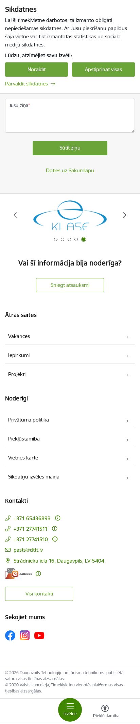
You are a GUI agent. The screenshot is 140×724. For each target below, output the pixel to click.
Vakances (19, 336)
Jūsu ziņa (18, 105)
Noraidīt (37, 69)
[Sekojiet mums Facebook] (10, 635)
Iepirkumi (19, 355)
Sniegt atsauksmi (70, 285)
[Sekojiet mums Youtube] (39, 635)
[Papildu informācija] (57, 518)
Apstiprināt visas (103, 69)
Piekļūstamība (24, 438)
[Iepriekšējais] (15, 215)
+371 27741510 (31, 539)
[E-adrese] (18, 573)
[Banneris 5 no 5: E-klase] (69, 215)
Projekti (16, 374)
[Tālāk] (125, 215)
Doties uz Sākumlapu (70, 170)
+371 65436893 (32, 518)
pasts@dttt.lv (28, 550)
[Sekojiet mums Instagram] (25, 635)
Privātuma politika (28, 419)
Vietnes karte (23, 457)
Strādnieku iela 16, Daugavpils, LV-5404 (59, 560)
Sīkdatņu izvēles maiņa (33, 476)
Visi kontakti (39, 593)
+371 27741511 (31, 529)
